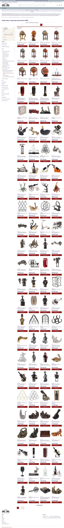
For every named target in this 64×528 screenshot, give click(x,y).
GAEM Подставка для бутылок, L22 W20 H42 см (56, 118)
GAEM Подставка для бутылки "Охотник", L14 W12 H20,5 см (21, 289)
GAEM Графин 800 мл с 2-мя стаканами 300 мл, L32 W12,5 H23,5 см (56, 79)
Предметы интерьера (5, 85)
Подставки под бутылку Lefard (7, 71)
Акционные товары (4, 100)
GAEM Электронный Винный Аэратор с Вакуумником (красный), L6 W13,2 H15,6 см (21, 99)
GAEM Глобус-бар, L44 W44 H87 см (45, 60)
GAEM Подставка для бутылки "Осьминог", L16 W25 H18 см (21, 365)
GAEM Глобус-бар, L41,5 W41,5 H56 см (22, 79)
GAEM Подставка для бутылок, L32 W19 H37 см (45, 213)
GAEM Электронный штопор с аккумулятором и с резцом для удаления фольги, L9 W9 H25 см (44, 99)
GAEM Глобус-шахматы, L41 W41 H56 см (33, 79)
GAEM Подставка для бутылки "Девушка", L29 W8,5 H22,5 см (33, 213)
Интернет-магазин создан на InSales (7, 527)
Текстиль (3, 95)
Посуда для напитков (5, 55)
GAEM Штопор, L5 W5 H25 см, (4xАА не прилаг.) (34, 460)
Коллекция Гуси (4, 82)
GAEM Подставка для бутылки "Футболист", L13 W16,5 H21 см (44, 384)
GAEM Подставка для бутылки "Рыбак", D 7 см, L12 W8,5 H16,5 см (22, 498)
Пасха (2, 80)
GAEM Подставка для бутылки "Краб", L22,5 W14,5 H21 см (21, 195)
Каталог (38, 1)
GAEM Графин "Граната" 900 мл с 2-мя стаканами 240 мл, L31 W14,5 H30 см (34, 157)
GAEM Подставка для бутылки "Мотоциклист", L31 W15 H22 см (56, 156)
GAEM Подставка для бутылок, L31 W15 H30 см (34, 403)
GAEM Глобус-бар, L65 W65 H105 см (22, 42)
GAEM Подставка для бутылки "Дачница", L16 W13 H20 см (33, 346)
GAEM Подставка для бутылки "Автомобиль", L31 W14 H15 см (21, 270)
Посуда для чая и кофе (5, 54)
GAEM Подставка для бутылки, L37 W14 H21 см (34, 195)
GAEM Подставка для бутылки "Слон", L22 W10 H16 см (56, 440)
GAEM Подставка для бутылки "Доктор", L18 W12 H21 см (33, 384)
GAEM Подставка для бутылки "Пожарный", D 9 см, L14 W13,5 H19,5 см (45, 365)
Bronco (3, 48)
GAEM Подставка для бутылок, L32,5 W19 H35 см (44, 156)
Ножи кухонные (4, 59)
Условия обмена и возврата (57, 1)
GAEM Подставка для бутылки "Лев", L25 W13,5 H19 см (33, 422)
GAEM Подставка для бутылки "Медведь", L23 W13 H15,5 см (44, 422)
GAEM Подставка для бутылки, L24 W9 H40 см (34, 308)
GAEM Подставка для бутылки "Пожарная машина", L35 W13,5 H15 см (34, 118)
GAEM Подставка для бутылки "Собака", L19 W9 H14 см (56, 498)
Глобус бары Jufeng (5, 75)
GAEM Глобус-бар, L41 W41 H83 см (33, 42)
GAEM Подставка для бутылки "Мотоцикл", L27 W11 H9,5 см (56, 251)
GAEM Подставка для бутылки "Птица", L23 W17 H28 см (56, 195)
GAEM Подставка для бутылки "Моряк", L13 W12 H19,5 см (44, 308)
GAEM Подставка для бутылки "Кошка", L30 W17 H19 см (33, 176)
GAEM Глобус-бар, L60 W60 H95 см (45, 42)
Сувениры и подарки (5, 87)
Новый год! (3, 83)
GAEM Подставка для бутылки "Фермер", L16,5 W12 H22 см (56, 384)
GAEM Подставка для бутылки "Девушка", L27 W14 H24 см (44, 138)
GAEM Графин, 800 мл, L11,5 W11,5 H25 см (45, 479)
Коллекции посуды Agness (5, 46)
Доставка (44, 1)
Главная (3, 17)
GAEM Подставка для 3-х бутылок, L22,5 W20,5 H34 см (45, 195)
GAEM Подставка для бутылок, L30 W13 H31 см (34, 327)
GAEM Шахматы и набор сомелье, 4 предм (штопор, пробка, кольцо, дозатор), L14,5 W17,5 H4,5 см (45, 498)
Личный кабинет (51, 1)
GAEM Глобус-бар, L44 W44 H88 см (33, 60)
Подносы (3, 58)
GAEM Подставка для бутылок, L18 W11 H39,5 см (56, 403)
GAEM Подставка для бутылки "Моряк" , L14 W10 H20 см (21, 327)
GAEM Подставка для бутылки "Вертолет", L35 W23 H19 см (56, 308)
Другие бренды (4, 97)
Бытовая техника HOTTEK (5, 93)
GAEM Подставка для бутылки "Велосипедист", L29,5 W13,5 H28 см (57, 138)
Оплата (47, 1)
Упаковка (3, 90)
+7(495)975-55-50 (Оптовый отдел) (12, 1)
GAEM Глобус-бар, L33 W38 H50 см (45, 78)
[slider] (4, 34)
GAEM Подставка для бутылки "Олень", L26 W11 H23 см (56, 213)
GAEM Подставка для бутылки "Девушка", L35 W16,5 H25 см (44, 118)
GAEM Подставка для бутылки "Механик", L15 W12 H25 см (33, 365)
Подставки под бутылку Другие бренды (8, 76)
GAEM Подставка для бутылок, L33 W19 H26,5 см (56, 289)
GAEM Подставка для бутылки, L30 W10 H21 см (34, 270)
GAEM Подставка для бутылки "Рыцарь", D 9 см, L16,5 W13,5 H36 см (57, 270)
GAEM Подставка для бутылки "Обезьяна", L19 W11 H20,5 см (21, 440)
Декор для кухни (4, 66)
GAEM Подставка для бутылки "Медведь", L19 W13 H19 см (33, 440)
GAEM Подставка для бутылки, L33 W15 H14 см (34, 498)
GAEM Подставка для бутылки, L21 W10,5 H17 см (34, 479)
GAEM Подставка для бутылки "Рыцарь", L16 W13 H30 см (21, 251)
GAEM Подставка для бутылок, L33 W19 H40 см (22, 213)
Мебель (3, 92)
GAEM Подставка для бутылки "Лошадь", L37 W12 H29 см (33, 138)
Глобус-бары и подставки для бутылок (14, 17)
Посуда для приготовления (6, 51)
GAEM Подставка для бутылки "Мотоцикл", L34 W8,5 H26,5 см (21, 176)
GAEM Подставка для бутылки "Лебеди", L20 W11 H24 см (33, 232)
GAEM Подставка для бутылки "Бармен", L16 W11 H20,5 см (21, 308)
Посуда (6, 17)
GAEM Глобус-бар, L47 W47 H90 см (56, 42)
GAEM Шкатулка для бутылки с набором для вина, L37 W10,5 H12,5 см (45, 441)
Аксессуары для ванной (5, 88)
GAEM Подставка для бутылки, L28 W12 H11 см (22, 346)
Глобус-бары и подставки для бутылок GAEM (8, 73)
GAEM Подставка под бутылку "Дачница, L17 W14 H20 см (44, 346)
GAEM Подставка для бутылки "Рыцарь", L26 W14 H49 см (56, 99)
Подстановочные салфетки (6, 67)
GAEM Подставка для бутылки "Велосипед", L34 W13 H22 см (56, 479)
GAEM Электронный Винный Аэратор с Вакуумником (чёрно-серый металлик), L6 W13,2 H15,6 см (34, 99)
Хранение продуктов (5, 62)
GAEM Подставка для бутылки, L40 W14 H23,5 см (22, 460)
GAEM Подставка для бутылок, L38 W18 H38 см (22, 118)
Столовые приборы (5, 63)
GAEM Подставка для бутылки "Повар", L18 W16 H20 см (44, 251)
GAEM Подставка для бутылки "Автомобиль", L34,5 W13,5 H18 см (22, 232)
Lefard (35, 1)
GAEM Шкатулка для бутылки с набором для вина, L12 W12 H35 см (45, 460)
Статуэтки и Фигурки (5, 78)
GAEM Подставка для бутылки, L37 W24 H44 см (45, 232)
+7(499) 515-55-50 (4, 1)
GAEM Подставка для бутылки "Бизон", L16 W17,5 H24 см (21, 384)
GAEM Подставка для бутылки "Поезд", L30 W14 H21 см (56, 232)
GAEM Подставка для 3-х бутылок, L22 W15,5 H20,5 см (56, 327)
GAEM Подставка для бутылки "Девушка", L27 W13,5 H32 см (21, 138)
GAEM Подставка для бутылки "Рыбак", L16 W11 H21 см (44, 289)
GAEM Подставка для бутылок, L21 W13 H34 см (45, 327)
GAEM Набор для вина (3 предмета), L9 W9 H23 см (20, 479)
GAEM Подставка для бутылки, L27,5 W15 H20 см (56, 365)
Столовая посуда (4, 52)
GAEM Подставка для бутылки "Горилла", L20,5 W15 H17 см (56, 422)
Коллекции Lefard (4, 43)
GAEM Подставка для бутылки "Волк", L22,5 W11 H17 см (44, 403)
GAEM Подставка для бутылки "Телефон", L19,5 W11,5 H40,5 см (21, 156)
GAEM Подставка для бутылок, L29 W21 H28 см (22, 403)
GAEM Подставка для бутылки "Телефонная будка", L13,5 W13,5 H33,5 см (44, 270)
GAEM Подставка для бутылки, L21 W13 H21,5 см (56, 460)
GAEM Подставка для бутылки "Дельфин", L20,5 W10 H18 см (56, 346)
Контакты (41, 1)
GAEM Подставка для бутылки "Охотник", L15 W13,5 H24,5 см (33, 289)
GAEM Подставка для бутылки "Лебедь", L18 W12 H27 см (21, 422)
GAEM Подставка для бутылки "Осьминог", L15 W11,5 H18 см (33, 251)
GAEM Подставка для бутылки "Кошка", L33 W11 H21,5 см (44, 176)
